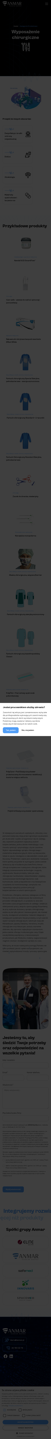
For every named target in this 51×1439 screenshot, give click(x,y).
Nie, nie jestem (28, 730)
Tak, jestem (11, 730)
